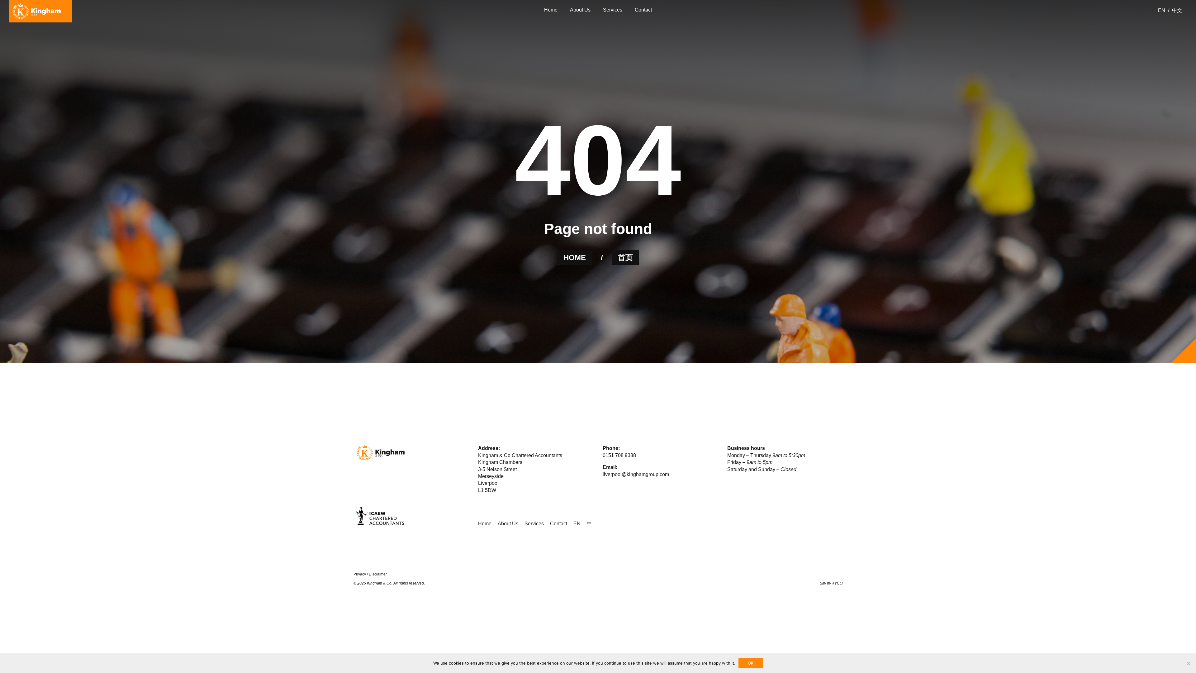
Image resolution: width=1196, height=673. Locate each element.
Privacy (360, 574)
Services (534, 523)
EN (577, 523)
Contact (558, 523)
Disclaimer (378, 574)
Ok (751, 663)
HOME (574, 257)
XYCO (837, 583)
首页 (625, 257)
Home (484, 523)
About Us (508, 523)
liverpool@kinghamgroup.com (636, 474)
